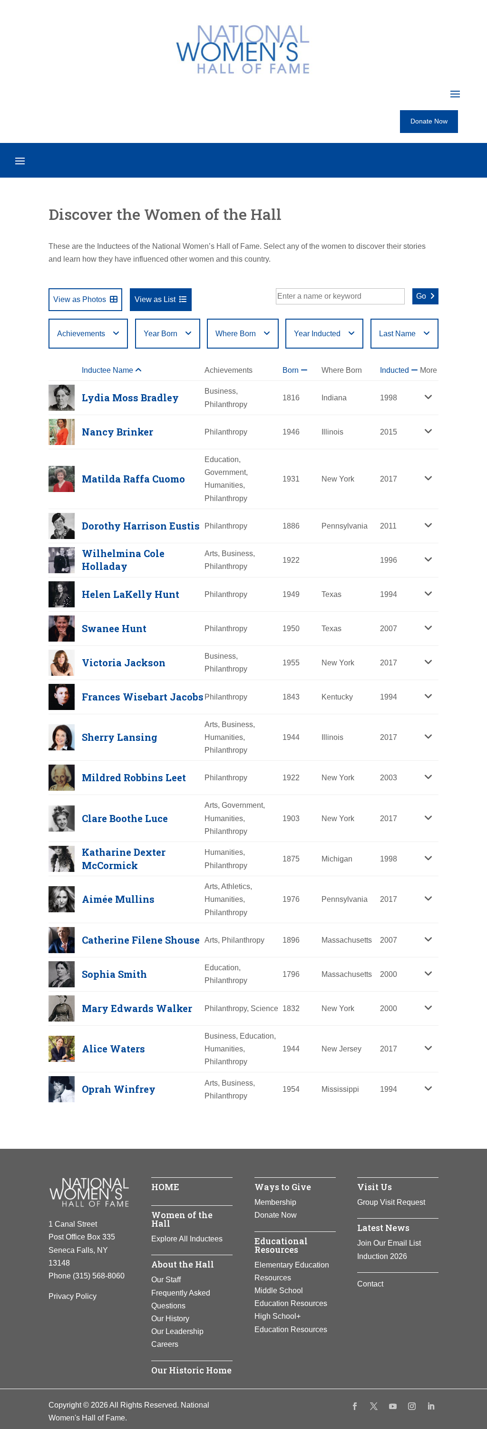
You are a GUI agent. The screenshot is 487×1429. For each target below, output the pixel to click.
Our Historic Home (191, 1370)
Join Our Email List (389, 1243)
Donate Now (429, 121)
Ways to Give (282, 1186)
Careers (164, 1344)
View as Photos (79, 299)
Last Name (397, 334)
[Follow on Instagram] (411, 1406)
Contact (370, 1284)
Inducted (395, 370)
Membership (275, 1202)
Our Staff (166, 1280)
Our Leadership (177, 1331)
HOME (165, 1186)
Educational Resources (281, 1245)
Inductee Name (108, 370)
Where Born (235, 334)
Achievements (81, 334)
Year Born (160, 334)
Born (291, 370)
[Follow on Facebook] (354, 1406)
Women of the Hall (182, 1219)
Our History (170, 1319)
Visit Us (374, 1186)
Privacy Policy (73, 1296)
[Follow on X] (373, 1406)
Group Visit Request (391, 1202)
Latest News (383, 1227)
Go (421, 296)
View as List (155, 299)
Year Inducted (317, 334)
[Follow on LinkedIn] (430, 1406)
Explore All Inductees (187, 1239)
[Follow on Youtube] (392, 1406)
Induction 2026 (382, 1256)
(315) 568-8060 (99, 1276)
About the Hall (182, 1264)
